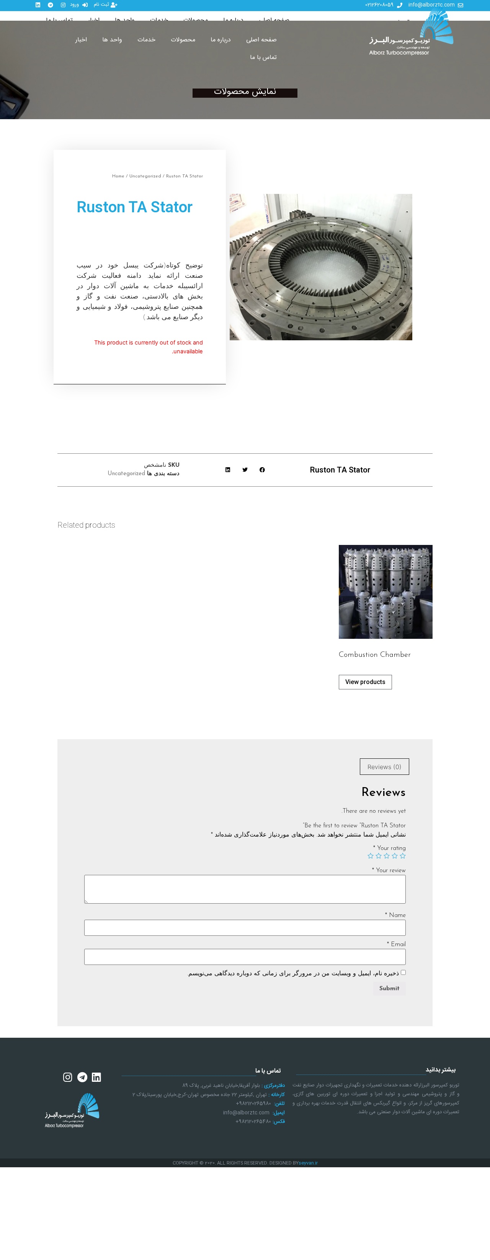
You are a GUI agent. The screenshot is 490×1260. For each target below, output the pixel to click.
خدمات (146, 40)
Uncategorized (145, 176)
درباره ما (221, 40)
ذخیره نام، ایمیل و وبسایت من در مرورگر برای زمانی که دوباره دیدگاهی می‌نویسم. (293, 974)
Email (396, 945)
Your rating (389, 848)
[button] (262, 470)
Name (395, 915)
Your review (389, 871)
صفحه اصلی (261, 40)
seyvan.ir (308, 1163)
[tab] (384, 766)
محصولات (183, 40)
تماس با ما (263, 57)
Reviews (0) (385, 767)
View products (365, 682)
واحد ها (112, 40)
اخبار (81, 40)
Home (118, 176)
